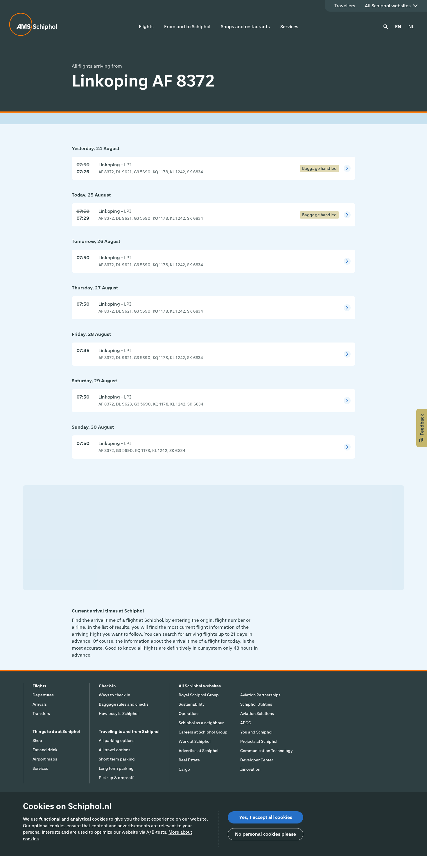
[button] (421, 428)
